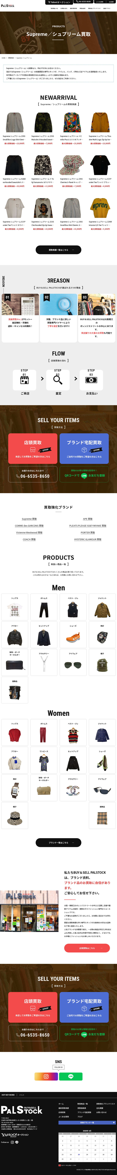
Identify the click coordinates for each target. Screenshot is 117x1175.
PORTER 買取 (88, 532)
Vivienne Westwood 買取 (29, 532)
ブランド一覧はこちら (58, 842)
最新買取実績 (73, 8)
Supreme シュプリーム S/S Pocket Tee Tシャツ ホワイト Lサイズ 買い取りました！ (14, 225)
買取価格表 (82, 8)
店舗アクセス (106, 8)
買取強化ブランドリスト (94, 8)
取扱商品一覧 (54, 8)
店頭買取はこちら (87, 948)
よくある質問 (99, 2)
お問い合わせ (101, 1112)
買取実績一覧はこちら (58, 249)
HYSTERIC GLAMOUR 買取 (87, 539)
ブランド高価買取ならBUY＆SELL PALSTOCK (93, 1169)
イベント (21, 1095)
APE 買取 (87, 518)
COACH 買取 (29, 539)
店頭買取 (61, 1112)
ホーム (61, 1104)
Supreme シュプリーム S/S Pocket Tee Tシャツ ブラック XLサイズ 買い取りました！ (100, 182)
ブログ (80, 1116)
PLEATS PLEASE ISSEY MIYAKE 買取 (87, 525)
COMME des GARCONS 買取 (29, 525)
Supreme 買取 (29, 518)
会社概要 (111, 2)
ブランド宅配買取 (84, 1112)
